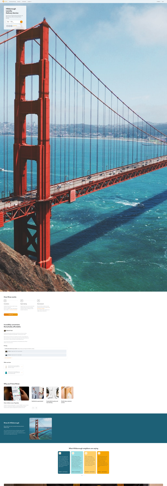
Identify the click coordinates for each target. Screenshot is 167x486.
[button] (33, 408)
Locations (29, 1)
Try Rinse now (11, 314)
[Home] (5, 1)
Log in (163, 1)
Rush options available (40, 308)
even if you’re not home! (13, 309)
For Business (24, 1)
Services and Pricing (12, 1)
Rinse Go (18, 1)
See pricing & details (8, 357)
